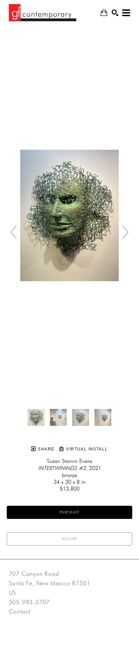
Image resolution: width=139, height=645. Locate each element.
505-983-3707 (29, 602)
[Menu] (126, 12)
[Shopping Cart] (104, 13)
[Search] (115, 12)
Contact (19, 612)
